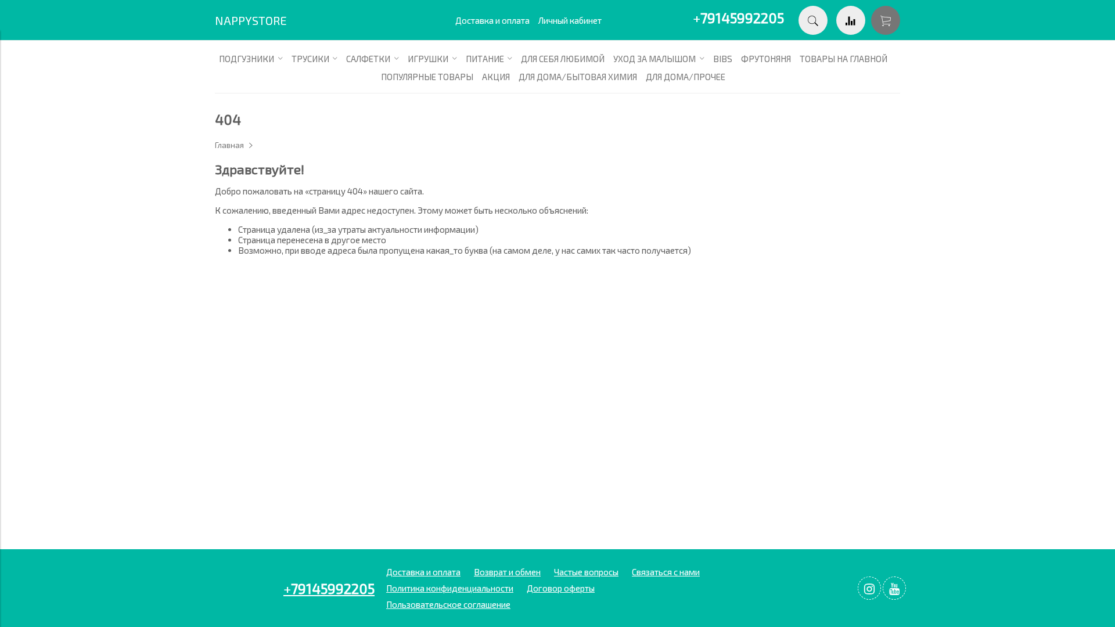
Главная (229, 145)
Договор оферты (561, 588)
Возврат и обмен (507, 572)
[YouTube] (894, 588)
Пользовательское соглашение (448, 604)
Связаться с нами (666, 572)
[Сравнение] (850, 20)
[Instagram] (869, 588)
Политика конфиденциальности (449, 588)
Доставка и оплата (492, 20)
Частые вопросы (586, 572)
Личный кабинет (570, 20)
